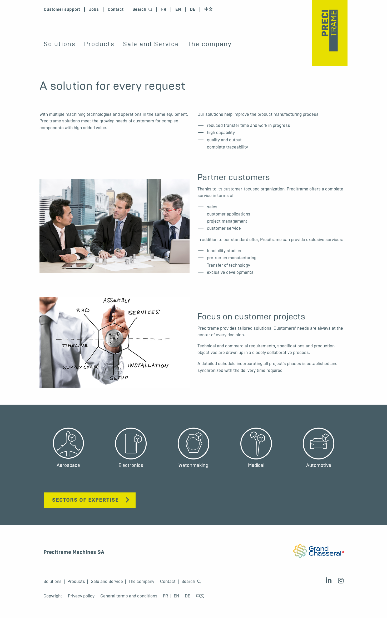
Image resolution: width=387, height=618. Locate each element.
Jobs (94, 9)
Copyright (52, 596)
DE (192, 9)
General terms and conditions (128, 596)
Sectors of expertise (85, 500)
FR (163, 9)
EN (178, 9)
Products (99, 44)
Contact (115, 9)
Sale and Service (151, 44)
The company (209, 44)
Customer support (62, 9)
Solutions (60, 44)
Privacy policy (81, 596)
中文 (208, 9)
